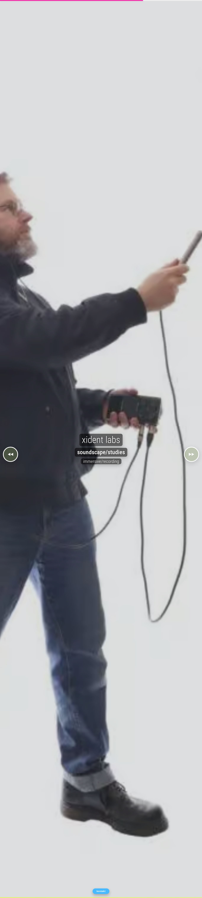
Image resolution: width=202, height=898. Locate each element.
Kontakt (100, 891)
